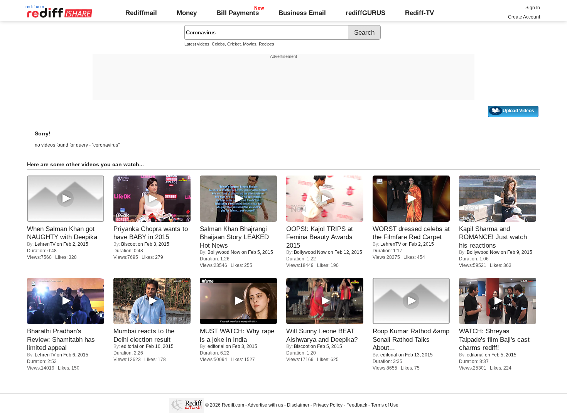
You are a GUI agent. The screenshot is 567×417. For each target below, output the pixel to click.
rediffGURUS (365, 12)
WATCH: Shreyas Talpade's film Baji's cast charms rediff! (494, 339)
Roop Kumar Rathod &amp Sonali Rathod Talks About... (411, 339)
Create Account (524, 17)
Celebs (218, 44)
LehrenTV (45, 244)
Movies (249, 44)
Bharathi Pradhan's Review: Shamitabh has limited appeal (61, 339)
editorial (129, 346)
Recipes (266, 44)
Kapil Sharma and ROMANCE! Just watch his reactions (493, 237)
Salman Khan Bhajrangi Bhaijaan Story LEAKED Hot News (234, 237)
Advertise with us (265, 405)
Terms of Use (384, 405)
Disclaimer (298, 405)
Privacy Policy (328, 405)
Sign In (532, 7)
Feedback (356, 405)
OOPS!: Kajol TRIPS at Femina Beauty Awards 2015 (319, 237)
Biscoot (129, 244)
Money (187, 12)
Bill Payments (237, 12)
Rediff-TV (419, 12)
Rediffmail (141, 12)
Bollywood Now (224, 252)
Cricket (234, 44)
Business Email (302, 12)
